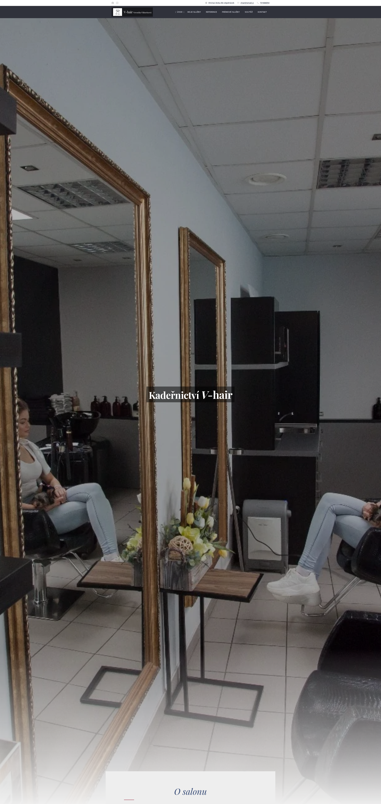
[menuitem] (179, 12)
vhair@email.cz (247, 2)
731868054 (264, 2)
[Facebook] (113, 3)
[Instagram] (117, 3)
